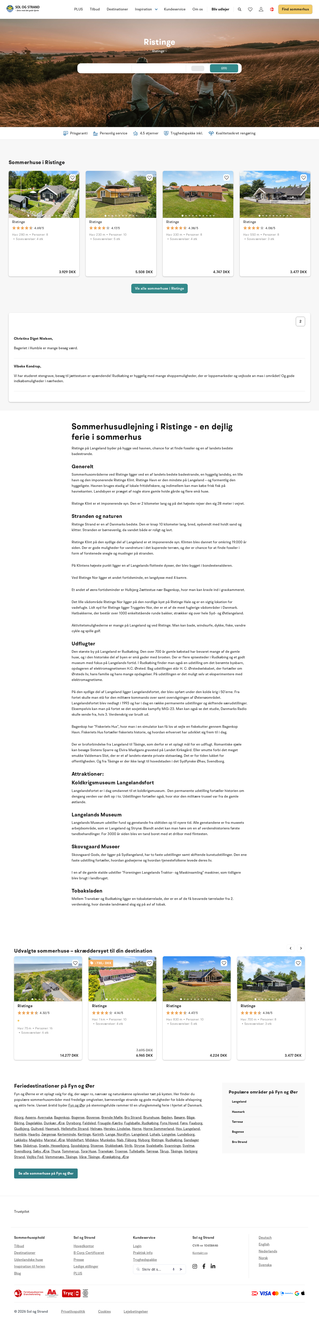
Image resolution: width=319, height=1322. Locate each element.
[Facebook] (204, 1266)
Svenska (265, 1265)
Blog (17, 1273)
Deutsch (265, 1237)
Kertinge (84, 1134)
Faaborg (195, 1123)
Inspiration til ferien (29, 1266)
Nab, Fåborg (126, 1140)
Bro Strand (132, 1117)
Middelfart (75, 1140)
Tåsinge (176, 1151)
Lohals (155, 1134)
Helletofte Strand (75, 1128)
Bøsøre (179, 1117)
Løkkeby (20, 1140)
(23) (224, 68)
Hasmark (52, 1128)
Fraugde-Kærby (110, 1123)
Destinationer (117, 9)
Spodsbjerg (80, 1145)
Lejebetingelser (136, 1311)
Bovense (93, 1117)
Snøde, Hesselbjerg (54, 1145)
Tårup (164, 1151)
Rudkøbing (173, 1140)
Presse (79, 1259)
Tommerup (70, 1151)
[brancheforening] (29, 1296)
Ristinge (18, 222)
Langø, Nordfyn (117, 1134)
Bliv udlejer (220, 9)
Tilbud (95, 9)
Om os (197, 9)
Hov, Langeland (188, 1128)
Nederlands (268, 1251)
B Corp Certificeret (89, 1252)
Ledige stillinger (86, 1266)
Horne (136, 1128)
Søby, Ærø (41, 1151)
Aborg (18, 1117)
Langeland (140, 1134)
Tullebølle (137, 1151)
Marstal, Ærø (54, 1140)
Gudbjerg (21, 1128)
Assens (30, 1117)
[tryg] (72, 1296)
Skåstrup (30, 1145)
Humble (20, 1134)
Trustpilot (21, 1211)
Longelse (169, 1134)
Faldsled (89, 1123)
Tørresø (152, 1151)
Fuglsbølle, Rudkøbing (141, 1123)
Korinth (98, 1134)
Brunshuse (151, 1117)
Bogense (78, 1117)
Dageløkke (34, 1123)
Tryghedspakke (145, 1259)
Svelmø (188, 1145)
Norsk (263, 1258)
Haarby (33, 1134)
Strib (128, 1145)
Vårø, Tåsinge (89, 1157)
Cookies (104, 1311)
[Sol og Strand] (23, 9)
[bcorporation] (86, 1296)
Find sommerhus (295, 9)
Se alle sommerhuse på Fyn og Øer (45, 1173)
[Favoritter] (250, 9)
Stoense (96, 1145)
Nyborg (144, 1140)
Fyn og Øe (76, 1105)
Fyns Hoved (169, 1123)
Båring (19, 1123)
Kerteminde (67, 1134)
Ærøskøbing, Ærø (115, 1157)
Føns (183, 1123)
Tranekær (105, 1151)
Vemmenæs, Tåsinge (61, 1157)
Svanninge (172, 1145)
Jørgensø (48, 1134)
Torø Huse (88, 1151)
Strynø (139, 1145)
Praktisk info (143, 1252)
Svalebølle (154, 1145)
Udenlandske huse (28, 1259)
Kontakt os (199, 1253)
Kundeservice (175, 9)
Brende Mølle (112, 1117)
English (264, 1244)
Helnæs (96, 1128)
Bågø (190, 1117)
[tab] (28, 215)
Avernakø (45, 1117)
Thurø (55, 1151)
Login (137, 1246)
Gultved (37, 1128)
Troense (121, 1151)
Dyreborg (73, 1123)
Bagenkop (62, 1117)
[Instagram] (194, 1266)
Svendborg (22, 1151)
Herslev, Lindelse (117, 1128)
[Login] (261, 9)
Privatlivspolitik (73, 1311)
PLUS (78, 9)
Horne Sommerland (158, 1128)
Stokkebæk (114, 1145)
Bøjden (166, 1117)
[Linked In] (213, 1266)
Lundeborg (185, 1134)
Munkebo (107, 1140)
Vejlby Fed (35, 1157)
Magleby (35, 1140)
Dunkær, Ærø (54, 1123)
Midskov (91, 1140)
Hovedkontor (84, 1246)
